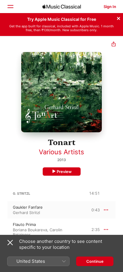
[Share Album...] (114, 45)
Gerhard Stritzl (26, 212)
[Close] (118, 17)
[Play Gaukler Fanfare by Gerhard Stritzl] (3, 209)
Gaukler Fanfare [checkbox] (28, 207)
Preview (64, 171)
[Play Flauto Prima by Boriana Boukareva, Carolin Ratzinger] (3, 229)
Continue (95, 261)
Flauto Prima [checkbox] (24, 224)
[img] (61, 6)
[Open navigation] (10, 6)
